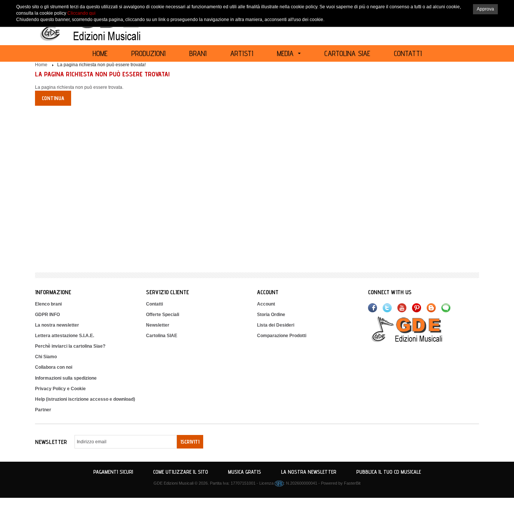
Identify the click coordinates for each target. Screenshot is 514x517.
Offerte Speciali (162, 314)
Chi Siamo (46, 356)
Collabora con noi (53, 367)
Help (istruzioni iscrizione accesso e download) (85, 399)
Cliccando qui (81, 13)
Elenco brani (48, 304)
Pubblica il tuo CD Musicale (388, 472)
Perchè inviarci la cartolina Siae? (70, 346)
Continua (53, 98)
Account (266, 304)
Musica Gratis (244, 472)
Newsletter (157, 325)
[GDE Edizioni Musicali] (416, 328)
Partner (43, 409)
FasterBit (352, 483)
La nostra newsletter (57, 325)
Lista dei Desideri (275, 325)
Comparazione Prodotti (281, 335)
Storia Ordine (271, 314)
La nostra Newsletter (308, 472)
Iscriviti (190, 442)
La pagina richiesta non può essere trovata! (101, 64)
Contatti (154, 304)
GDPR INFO (47, 314)
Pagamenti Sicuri (113, 472)
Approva (485, 9)
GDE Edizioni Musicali (173, 483)
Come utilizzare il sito (180, 472)
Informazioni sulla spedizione (66, 378)
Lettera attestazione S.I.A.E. (64, 335)
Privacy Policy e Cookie (60, 388)
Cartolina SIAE (161, 335)
